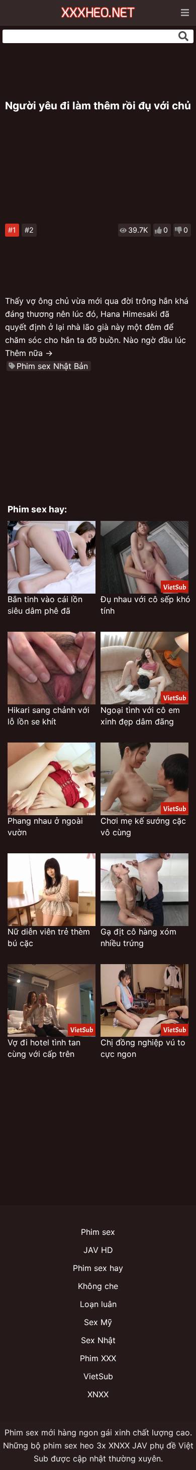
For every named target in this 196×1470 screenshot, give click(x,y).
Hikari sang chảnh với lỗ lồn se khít (48, 715)
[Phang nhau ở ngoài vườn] (51, 779)
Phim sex (98, 1232)
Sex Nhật (98, 1340)
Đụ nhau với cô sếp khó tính (145, 605)
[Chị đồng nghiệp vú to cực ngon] (144, 1000)
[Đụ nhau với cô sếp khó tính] (144, 557)
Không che (98, 1286)
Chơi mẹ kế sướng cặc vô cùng (143, 826)
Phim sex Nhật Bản (52, 366)
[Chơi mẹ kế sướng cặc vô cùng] (144, 779)
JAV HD (98, 1250)
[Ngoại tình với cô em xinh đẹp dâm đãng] (144, 668)
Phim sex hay (98, 1268)
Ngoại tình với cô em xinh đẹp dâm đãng (140, 715)
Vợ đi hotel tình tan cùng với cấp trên (44, 1048)
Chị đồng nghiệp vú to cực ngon (143, 1048)
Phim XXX (98, 1358)
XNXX (98, 1394)
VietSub (98, 1376)
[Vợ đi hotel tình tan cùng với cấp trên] (51, 1000)
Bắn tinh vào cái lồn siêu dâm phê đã (45, 605)
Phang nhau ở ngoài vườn (45, 826)
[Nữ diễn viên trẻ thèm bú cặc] (51, 889)
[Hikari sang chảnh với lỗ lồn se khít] (51, 668)
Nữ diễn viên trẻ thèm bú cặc (49, 937)
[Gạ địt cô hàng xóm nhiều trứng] (144, 889)
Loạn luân (98, 1304)
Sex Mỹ (98, 1322)
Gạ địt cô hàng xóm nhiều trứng (138, 937)
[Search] (183, 36)
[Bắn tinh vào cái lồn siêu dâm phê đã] (51, 557)
